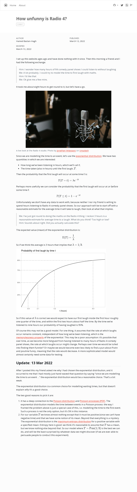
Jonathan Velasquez (66, 150)
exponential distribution (89, 155)
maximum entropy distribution (74, 421)
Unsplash (84, 150)
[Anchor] (55, 362)
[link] (116, 5)
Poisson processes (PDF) (92, 400)
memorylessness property (30, 337)
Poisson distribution (64, 400)
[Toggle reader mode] (131, 5)
